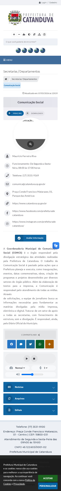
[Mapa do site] (39, 34)
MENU (9, 60)
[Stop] (34, 358)
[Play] (27, 358)
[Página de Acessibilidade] (44, 34)
